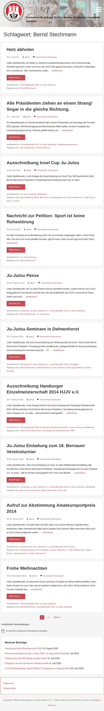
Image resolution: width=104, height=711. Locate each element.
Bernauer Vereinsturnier (30, 490)
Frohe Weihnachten (27, 568)
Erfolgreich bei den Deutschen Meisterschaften (27, 663)
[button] (99, 6)
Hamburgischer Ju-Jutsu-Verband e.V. (67, 197)
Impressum (9, 683)
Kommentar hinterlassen (46, 57)
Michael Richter (43, 148)
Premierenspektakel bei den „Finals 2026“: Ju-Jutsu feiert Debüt (35, 653)
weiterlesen (57, 71)
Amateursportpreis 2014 (30, 550)
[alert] (52, 631)
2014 (22, 431)
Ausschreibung (26, 197)
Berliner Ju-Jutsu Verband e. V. (55, 550)
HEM (72, 431)
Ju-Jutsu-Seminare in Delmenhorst (43, 329)
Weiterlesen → (16, 77)
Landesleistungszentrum (67, 144)
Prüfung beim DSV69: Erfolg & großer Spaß (26, 658)
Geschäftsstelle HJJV (30, 85)
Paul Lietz (62, 490)
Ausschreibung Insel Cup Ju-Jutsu (43, 162)
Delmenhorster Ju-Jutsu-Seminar (51, 368)
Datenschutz (10, 688)
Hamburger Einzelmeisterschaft (53, 427)
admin (27, 57)
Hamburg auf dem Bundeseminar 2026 (23, 648)
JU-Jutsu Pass (43, 314)
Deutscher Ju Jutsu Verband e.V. (35, 311)
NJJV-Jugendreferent (75, 368)
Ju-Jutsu (16, 201)
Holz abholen (20, 49)
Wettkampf (42, 194)
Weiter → (58, 617)
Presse (72, 547)
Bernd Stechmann (28, 88)
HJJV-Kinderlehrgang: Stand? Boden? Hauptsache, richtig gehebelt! (37, 668)
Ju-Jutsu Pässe (23, 275)
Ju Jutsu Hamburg (48, 85)
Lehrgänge (73, 364)
